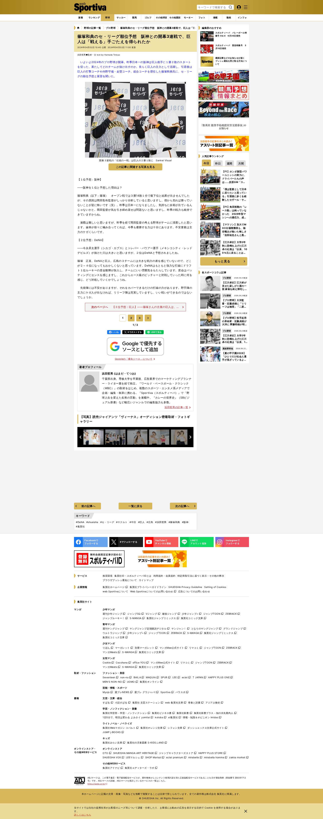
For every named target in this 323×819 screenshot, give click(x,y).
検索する (230, 7)
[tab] (107, 17)
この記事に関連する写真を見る (135, 167)
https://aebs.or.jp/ (97, 784)
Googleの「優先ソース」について (134, 358)
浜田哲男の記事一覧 (176, 407)
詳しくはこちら (82, 814)
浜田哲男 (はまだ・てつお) (119, 373)
